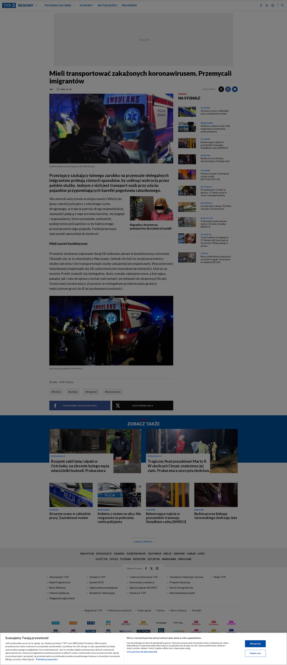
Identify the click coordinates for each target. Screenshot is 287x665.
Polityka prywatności (47, 659)
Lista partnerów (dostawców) (142, 651)
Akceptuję (255, 643)
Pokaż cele (255, 653)
